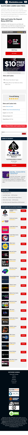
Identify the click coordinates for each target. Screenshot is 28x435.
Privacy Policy (14, 381)
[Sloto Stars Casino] (5, 271)
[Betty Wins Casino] (5, 362)
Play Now (14, 165)
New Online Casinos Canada (16, 10)
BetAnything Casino (7, 192)
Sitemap (14, 376)
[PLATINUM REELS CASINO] (14, 149)
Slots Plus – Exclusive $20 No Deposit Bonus (17, 172)
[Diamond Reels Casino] (5, 279)
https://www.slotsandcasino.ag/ (14, 73)
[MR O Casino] (5, 337)
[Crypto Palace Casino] (5, 238)
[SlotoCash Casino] (5, 304)
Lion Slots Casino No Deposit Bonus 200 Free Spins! (14, 202)
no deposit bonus (7, 12)
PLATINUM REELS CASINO (14, 159)
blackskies (5, 9)
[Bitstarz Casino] (5, 263)
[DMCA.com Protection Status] (14, 415)
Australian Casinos (12, 9)
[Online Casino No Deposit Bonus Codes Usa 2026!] (14, 2)
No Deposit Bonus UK (14, 14)
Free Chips (8, 10)
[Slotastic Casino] (5, 287)
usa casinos (16, 16)
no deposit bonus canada (16, 12)
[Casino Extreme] (5, 354)
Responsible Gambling (14, 374)
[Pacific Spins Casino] (5, 321)
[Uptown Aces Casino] (5, 296)
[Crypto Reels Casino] (5, 229)
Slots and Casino (9, 106)
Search (3, 132)
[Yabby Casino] (5, 246)
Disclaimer (14, 379)
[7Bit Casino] (5, 312)
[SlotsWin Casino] (5, 329)
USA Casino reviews (10, 16)
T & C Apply (14, 162)
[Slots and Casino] (5, 254)
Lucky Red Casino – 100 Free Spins (10, 195)
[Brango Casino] (5, 346)
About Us (14, 377)
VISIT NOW (14, 53)
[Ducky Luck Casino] (5, 221)
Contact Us (14, 382)
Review (23, 210)
